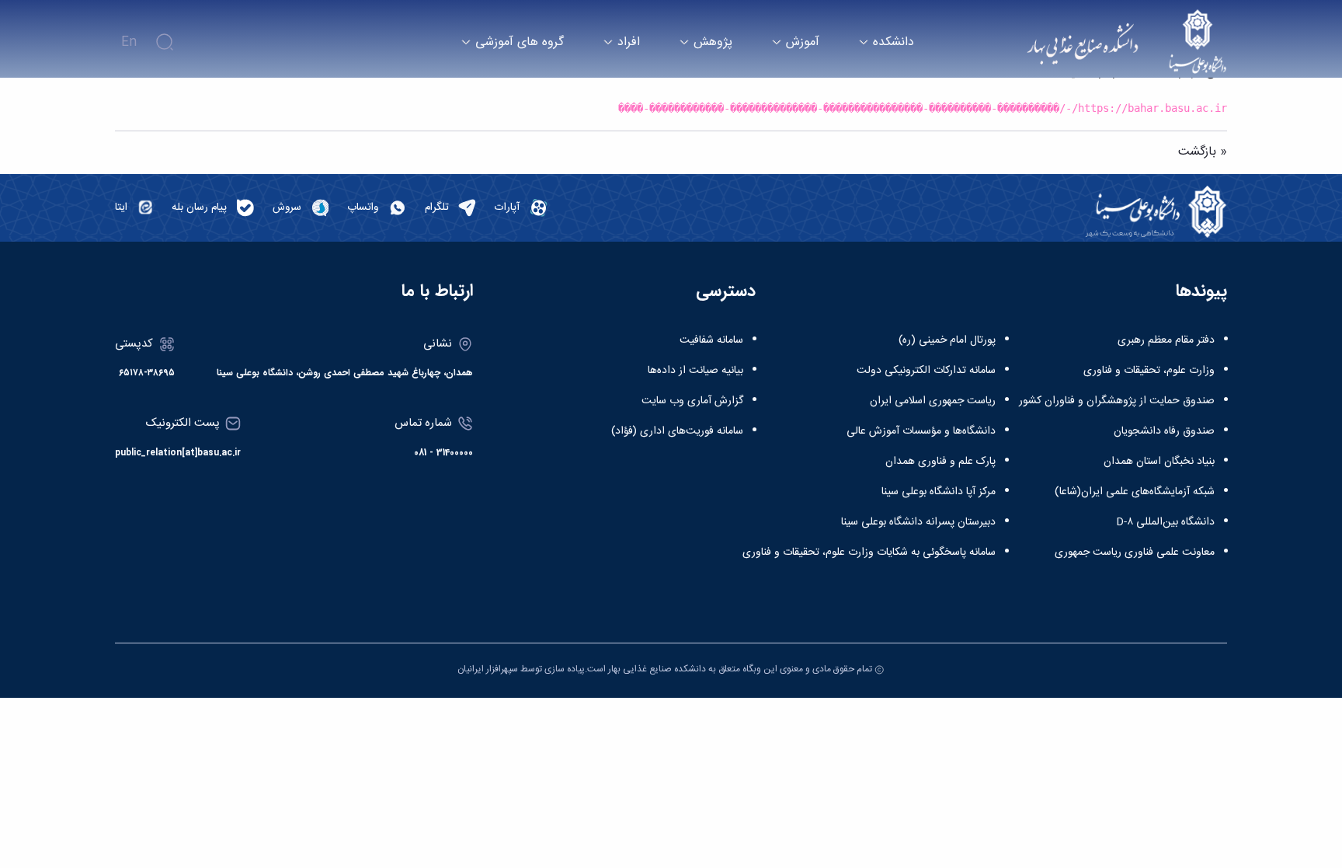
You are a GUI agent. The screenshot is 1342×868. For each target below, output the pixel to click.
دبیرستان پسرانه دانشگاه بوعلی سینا (918, 522)
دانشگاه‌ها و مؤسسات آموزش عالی (921, 431)
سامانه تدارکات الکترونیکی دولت (926, 370)
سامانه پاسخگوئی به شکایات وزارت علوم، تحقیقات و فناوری (869, 552)
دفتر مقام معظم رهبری (1166, 340)
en (129, 42)
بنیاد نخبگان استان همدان (1159, 461)
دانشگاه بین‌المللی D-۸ (1165, 522)
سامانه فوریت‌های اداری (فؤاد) (677, 431)
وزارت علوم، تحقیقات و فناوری (1149, 370)
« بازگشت (1202, 151)
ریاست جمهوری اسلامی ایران (933, 401)
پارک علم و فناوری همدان (940, 461)
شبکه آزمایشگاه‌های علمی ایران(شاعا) (1135, 492)
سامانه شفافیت (711, 340)
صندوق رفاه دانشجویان (1164, 431)
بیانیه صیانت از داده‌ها (695, 370)
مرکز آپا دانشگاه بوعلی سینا (938, 492)
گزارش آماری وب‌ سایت (692, 401)
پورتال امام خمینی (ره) (947, 340)
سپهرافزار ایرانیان (487, 669)
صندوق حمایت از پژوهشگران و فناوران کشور (1117, 401)
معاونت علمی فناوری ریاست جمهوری (1135, 552)
